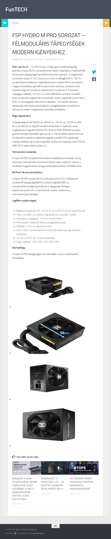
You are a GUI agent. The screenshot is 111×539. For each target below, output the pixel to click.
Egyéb (15, 23)
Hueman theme (38, 533)
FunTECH (16, 9)
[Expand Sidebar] (4, 23)
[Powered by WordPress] (16, 533)
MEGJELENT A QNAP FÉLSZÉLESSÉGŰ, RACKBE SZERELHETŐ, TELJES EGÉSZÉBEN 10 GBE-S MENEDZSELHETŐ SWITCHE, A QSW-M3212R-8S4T (24, 488)
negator (19, 59)
